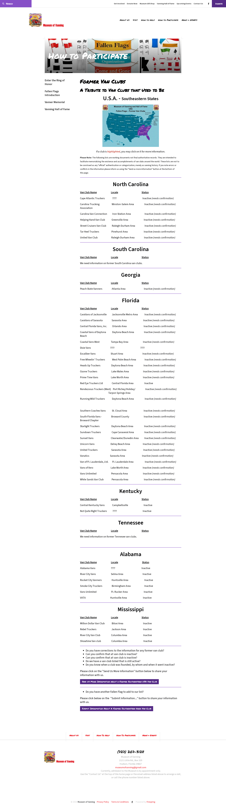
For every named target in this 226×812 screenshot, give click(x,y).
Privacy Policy (103, 801)
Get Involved (119, 3)
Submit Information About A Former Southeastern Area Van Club (116, 708)
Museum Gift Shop (147, 3)
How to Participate (168, 20)
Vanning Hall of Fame (165, 3)
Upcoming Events (184, 3)
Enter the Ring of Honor (55, 82)
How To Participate (125, 735)
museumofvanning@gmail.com (130, 767)
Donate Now (132, 3)
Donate (218, 3)
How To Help (103, 735)
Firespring (151, 801)
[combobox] (16, 3)
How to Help (148, 20)
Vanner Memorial (55, 102)
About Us (124, 20)
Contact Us (198, 3)
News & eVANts (189, 20)
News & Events (149, 735)
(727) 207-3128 (130, 751)
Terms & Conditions (120, 801)
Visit (135, 20)
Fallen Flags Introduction (52, 93)
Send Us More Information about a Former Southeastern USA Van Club (119, 681)
